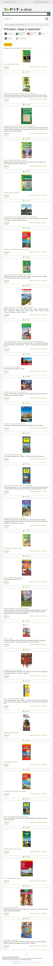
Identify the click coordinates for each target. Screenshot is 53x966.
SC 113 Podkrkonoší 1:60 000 (11, 64)
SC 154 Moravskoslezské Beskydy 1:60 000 (15, 160)
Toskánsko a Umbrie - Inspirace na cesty (14, 423)
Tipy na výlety (22, 38)
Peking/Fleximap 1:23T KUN (11, 732)
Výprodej (8, 44)
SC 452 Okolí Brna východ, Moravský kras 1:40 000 (17, 274)
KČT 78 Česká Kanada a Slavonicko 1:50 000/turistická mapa (20, 126)
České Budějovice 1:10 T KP (11, 762)
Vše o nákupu (12, 2)
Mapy (42, 33)
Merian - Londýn (8, 638)
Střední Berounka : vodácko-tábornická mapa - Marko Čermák (20, 93)
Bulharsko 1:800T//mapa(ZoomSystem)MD (15, 791)
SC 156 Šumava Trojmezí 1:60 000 (13, 548)
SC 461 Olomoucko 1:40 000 (11, 192)
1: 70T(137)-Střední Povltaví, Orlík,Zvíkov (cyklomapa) (18, 485)
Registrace (46, 2)
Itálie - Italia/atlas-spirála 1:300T (12, 878)
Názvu (26, 48)
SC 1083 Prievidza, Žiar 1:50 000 (12, 849)
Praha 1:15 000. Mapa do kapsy (12, 367)
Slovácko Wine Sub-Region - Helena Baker (15, 518)
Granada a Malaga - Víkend (11, 907)
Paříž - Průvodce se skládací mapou (13, 577)
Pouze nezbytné (25, 962)
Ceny (20, 48)
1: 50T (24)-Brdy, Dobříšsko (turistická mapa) (16, 816)
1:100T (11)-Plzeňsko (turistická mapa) (14, 698)
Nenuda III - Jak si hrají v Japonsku (13, 670)
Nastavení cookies (35, 962)
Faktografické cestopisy (22, 33)
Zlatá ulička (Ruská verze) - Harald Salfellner (15, 392)
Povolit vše (16, 962)
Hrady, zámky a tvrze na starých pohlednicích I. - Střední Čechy (20, 217)
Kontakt (6, 2)
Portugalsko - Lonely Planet (11, 940)
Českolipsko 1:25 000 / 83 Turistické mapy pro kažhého (18, 307)
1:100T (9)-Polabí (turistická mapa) (13, 454)
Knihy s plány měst (33, 33)
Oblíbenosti (13, 48)
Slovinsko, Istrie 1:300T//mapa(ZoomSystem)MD (16, 249)
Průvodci (9, 38)
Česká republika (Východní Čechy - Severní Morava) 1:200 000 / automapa (23, 341)
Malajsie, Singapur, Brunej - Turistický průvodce (16, 608)
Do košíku (27, 72)
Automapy (10, 33)
